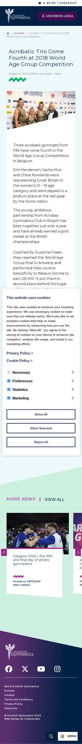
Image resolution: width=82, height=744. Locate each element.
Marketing (20, 398)
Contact (9, 695)
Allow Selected (41, 428)
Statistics (20, 390)
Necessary (21, 372)
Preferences (22, 381)
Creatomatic (32, 718)
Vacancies (10, 708)
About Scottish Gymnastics (21, 686)
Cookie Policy (19, 361)
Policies (9, 690)
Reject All (41, 442)
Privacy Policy (13, 704)
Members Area (59, 16)
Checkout (68, 3)
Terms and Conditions (18, 699)
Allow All (41, 414)
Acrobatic (19, 33)
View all (55, 499)
